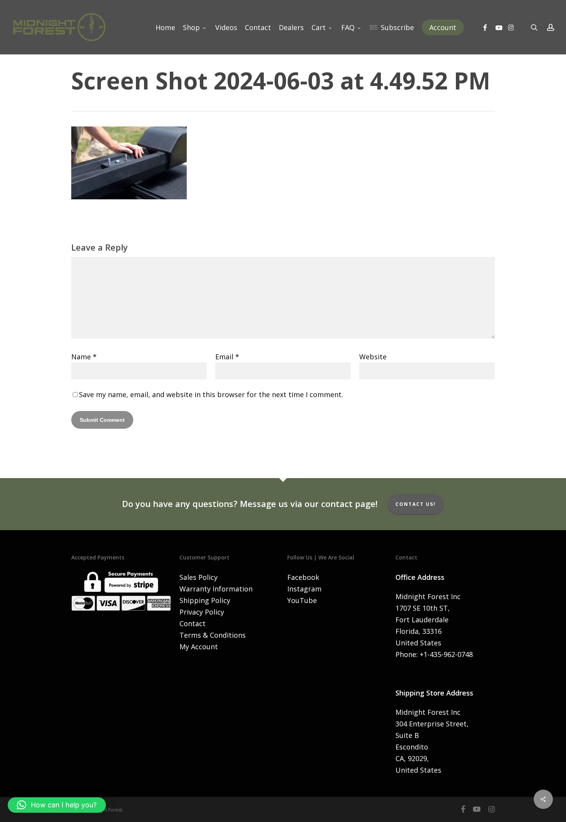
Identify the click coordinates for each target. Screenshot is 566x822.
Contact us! (415, 504)
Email (227, 356)
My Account (198, 646)
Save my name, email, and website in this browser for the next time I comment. (211, 394)
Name (84, 356)
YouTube (302, 600)
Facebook (303, 577)
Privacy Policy (201, 611)
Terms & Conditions (212, 635)
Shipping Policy (204, 600)
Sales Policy (198, 577)
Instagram (304, 588)
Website (373, 356)
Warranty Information (216, 588)
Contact (192, 623)
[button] (57, 805)
